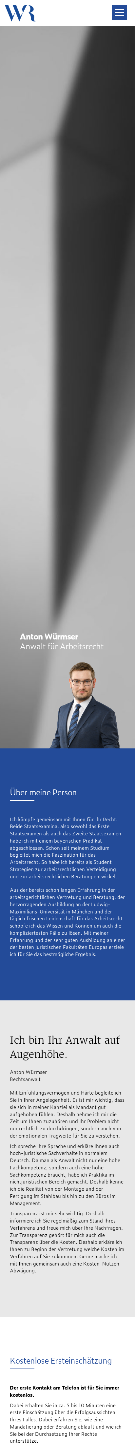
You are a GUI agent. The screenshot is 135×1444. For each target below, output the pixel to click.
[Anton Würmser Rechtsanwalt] (20, 8)
